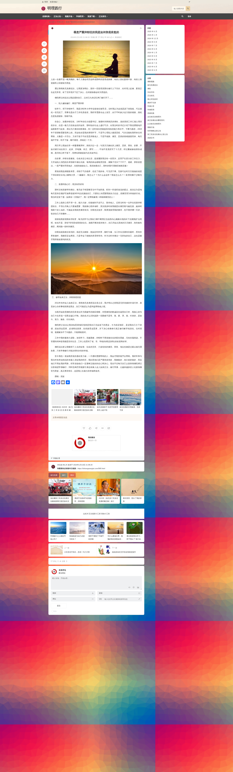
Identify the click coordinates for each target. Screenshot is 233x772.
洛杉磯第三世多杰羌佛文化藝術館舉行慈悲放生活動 (59, 501)
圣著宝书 (150, 138)
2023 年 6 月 (152, 67)
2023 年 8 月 (152, 60)
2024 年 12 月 (152, 38)
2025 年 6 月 (152, 31)
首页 (53, 22)
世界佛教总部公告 (154, 131)
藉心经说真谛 (152, 99)
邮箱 (100, 593)
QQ (100, 599)
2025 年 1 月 (152, 35)
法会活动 (150, 92)
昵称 (54, 593)
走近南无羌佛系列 (154, 117)
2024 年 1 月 (152, 53)
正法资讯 (102, 16)
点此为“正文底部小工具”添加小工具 (96, 514)
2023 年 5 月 (152, 70)
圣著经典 (46, 16)
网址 (54, 599)
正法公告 (57, 16)
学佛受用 (79, 16)
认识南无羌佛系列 (154, 124)
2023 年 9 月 (152, 56)
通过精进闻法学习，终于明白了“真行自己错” (115, 539)
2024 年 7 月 (152, 45)
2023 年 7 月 (152, 63)
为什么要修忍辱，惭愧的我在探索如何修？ (96, 539)
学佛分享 (60, 22)
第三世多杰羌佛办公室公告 (157, 134)
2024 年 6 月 (152, 49)
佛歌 (149, 89)
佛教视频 (150, 82)
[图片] (138, 588)
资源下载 (91, 16)
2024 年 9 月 (152, 42)
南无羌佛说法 (152, 85)
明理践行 (54, 8)
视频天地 (68, 16)
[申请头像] (139, 571)
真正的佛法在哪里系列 (155, 120)
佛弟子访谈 (151, 103)
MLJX (65, 465)
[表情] (134, 588)
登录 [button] (46, 2)
